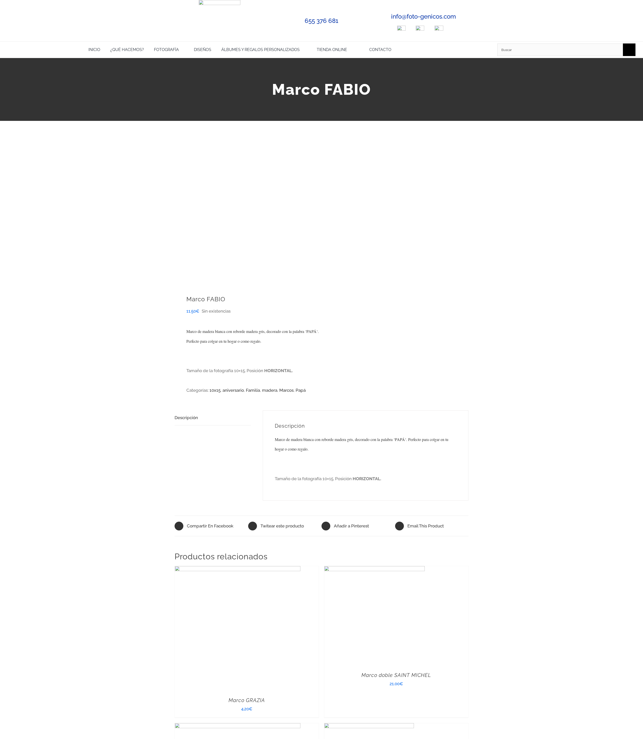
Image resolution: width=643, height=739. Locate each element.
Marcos (286, 390)
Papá (301, 390)
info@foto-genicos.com (423, 16)
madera (269, 390)
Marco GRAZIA (247, 700)
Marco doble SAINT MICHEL (396, 675)
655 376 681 (321, 20)
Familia (253, 390)
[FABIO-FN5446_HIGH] (245, 211)
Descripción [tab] (186, 417)
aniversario (233, 390)
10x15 (215, 390)
